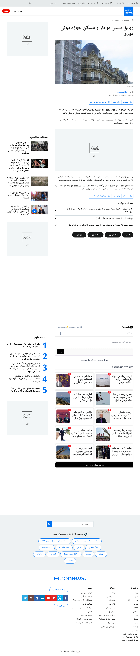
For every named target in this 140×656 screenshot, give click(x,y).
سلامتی (135, 611)
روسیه (88, 554)
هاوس (128, 234)
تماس (90, 611)
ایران (79, 547)
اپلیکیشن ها (111, 611)
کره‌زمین (135, 604)
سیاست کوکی (87, 604)
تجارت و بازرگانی (132, 600)
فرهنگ (136, 619)
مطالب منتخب (39, 137)
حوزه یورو (79, 234)
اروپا (136, 592)
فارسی (132, 3)
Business (125, 21)
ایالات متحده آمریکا (71, 554)
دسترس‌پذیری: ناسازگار (84, 619)
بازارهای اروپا (113, 234)
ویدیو (136, 622)
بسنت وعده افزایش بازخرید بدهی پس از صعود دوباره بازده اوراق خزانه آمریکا (101, 225)
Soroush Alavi (122, 92)
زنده (6, 11)
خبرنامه (62, 606)
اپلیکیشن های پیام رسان (107, 615)
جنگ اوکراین (93, 547)
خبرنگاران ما (134, 630)
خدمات (112, 588)
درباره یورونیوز (86, 592)
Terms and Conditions (82, 600)
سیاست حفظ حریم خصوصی (82, 607)
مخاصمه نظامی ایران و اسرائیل (86, 541)
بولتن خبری (111, 596)
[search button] (30, 3)
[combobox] (44, 3)
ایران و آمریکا (64, 547)
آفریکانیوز (111, 622)
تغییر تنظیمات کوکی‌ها (84, 622)
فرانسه (70, 560)
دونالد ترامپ (46, 547)
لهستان (101, 554)
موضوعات (134, 588)
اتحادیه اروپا (95, 234)
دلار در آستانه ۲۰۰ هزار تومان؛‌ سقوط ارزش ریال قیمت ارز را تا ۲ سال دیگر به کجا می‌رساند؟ (100, 210)
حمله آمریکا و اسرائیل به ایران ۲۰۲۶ (54, 541)
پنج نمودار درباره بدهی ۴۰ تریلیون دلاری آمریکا (114, 218)
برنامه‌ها (135, 626)
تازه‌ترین (112, 604)
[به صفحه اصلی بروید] (128, 11)
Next (136, 607)
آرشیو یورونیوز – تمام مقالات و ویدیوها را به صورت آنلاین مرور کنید (130, 637)
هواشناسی (111, 600)
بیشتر (90, 588)
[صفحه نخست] (132, 20)
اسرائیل (53, 554)
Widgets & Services (107, 619)
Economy (115, 21)
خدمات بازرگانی (86, 596)
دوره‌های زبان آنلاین (108, 626)
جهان (136, 596)
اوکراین (39, 554)
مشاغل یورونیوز (86, 615)
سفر (137, 615)
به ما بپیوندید (110, 607)
